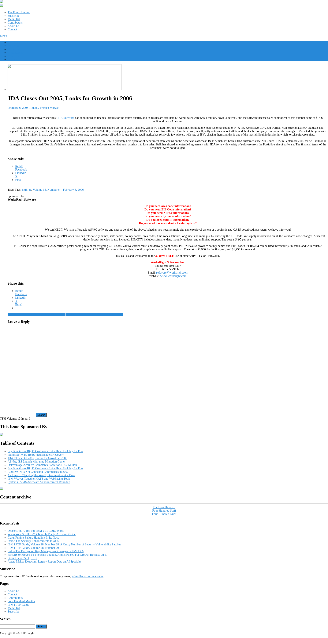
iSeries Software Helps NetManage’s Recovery (94, 314)
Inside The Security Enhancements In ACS (33, 541)
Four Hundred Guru (164, 514)
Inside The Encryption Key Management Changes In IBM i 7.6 (46, 551)
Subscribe (13, 15)
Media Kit (14, 19)
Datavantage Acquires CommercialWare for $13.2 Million (42, 465)
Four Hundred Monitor (21, 601)
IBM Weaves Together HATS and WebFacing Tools (39, 478)
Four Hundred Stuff (164, 510)
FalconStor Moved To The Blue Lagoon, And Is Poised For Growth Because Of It (57, 554)
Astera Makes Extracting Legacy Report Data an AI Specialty (44, 561)
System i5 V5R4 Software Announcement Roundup (39, 482)
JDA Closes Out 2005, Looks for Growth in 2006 (37, 458)
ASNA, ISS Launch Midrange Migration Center (36, 314)
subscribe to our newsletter (87, 576)
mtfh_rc (26, 189)
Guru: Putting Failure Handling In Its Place (33, 537)
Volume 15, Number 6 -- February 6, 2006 (58, 189)
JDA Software (65, 117)
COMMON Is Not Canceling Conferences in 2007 (38, 471)
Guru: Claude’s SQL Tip (22, 558)
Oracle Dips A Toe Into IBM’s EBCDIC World (36, 530)
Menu (3, 35)
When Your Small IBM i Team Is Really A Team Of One (42, 534)
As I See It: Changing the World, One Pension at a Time (41, 475)
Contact (12, 29)
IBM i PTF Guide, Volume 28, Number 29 (33, 547)
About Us (13, 26)
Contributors (15, 22)
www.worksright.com (173, 276)
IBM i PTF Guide (18, 604)
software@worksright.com (172, 272)
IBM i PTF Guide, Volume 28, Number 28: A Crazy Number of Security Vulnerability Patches (64, 544)
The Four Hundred (19, 12)
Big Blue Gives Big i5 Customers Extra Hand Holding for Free (45, 451)
